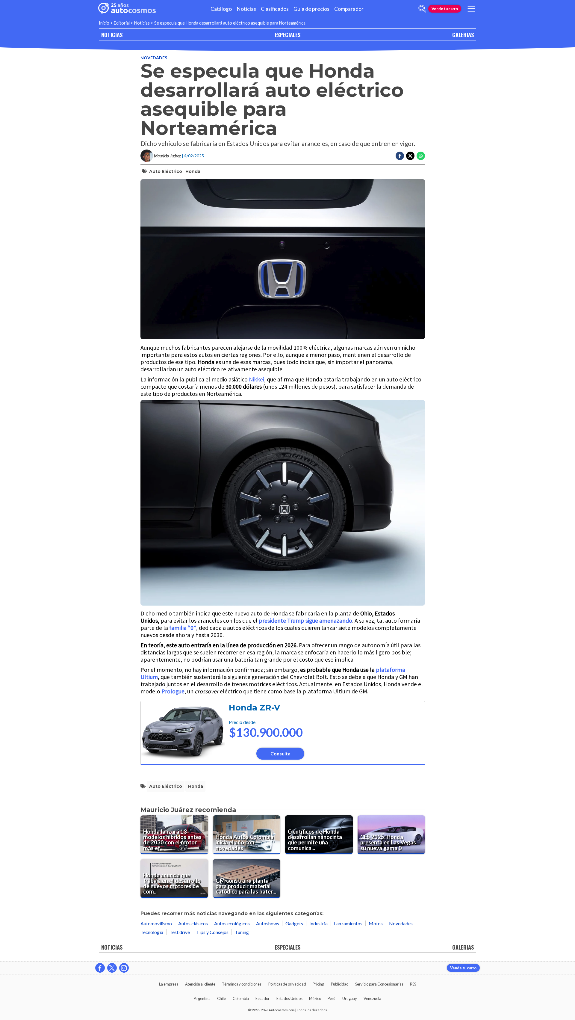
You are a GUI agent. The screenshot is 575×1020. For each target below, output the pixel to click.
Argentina (202, 998)
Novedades (153, 57)
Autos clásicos (193, 923)
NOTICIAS (111, 35)
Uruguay (349, 998)
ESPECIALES (287, 35)
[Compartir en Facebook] (400, 156)
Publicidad (340, 984)
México (315, 998)
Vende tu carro (445, 8)
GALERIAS (463, 35)
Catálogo (221, 9)
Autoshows (267, 923)
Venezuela (372, 998)
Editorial (122, 22)
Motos (376, 923)
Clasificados (275, 9)
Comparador (349, 9)
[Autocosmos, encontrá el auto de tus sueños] (127, 8)
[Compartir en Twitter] (410, 156)
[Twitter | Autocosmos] (112, 968)
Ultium (149, 676)
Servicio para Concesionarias (379, 984)
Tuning (242, 932)
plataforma (390, 669)
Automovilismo (156, 923)
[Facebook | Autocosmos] (100, 968)
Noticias (246, 9)
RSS (413, 984)
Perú (331, 998)
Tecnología (151, 932)
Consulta (280, 753)
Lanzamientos (348, 923)
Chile (221, 998)
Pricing (318, 984)
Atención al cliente (200, 984)
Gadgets (294, 923)
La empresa (168, 984)
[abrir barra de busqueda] (422, 8)
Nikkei (256, 379)
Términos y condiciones (241, 984)
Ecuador (262, 998)
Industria (318, 923)
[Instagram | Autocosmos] (124, 968)
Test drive (180, 932)
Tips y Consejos (212, 932)
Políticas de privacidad (287, 984)
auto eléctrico (165, 171)
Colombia (241, 998)
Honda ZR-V (254, 708)
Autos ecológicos (232, 923)
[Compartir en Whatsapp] (421, 156)
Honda (192, 171)
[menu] (471, 9)
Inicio (104, 22)
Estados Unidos (289, 998)
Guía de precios (311, 9)
